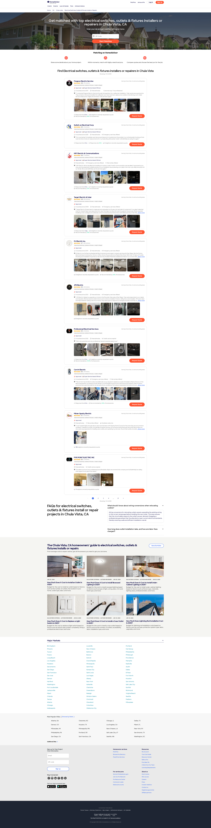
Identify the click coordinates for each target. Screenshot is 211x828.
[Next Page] (123, 498)
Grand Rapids (91, 661)
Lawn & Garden (64, 6)
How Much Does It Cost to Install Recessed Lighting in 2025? (103, 584)
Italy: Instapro (106, 810)
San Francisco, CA (85, 736)
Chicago (50, 705)
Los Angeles (51, 661)
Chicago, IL (110, 721)
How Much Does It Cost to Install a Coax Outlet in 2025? (105, 622)
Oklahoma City (91, 708)
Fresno (49, 655)
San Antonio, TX (139, 732)
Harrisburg (129, 649)
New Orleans (90, 649)
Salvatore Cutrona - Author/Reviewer (99, 579)
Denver (49, 678)
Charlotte (89, 687)
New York (89, 681)
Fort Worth (129, 675)
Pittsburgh (129, 655)
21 (118, 498)
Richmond (129, 690)
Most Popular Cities (53, 717)
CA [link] (53, 10)
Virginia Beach (131, 693)
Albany (88, 678)
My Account (145, 752)
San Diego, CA (56, 736)
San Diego (50, 670)
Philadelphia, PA (56, 732)
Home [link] (49, 10)
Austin (128, 667)
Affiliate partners (146, 792)
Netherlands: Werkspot (116, 810)
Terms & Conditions (115, 818)
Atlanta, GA (55, 721)
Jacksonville (51, 690)
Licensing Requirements (148, 767)
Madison (128, 699)
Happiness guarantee (148, 790)
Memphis (129, 661)
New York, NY (138, 728)
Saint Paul (89, 667)
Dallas (128, 670)
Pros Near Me (145, 762)
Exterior (55, 6)
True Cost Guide (146, 754)
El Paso (128, 673)
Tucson (49, 652)
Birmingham (51, 646)
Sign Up (159, 2)
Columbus (89, 705)
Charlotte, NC (83, 721)
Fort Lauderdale (52, 687)
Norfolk (128, 687)
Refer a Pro (145, 759)
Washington (51, 684)
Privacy (96, 815)
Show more (141, 212)
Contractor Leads (118, 782)
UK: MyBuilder (127, 810)
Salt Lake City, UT (112, 732)
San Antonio (130, 681)
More (71, 6)
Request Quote (137, 116)
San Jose (50, 675)
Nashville (129, 664)
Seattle (128, 696)
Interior (49, 6)
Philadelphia (130, 652)
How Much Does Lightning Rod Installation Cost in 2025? (144, 622)
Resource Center (147, 757)
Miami (49, 693)
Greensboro (90, 690)
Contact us (145, 787)
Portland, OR (83, 732)
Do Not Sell (107, 815)
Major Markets (53, 640)
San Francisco (52, 673)
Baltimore (89, 652)
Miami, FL (137, 725)
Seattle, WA (110, 736)
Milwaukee (129, 702)
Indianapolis (51, 708)
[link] (105, 83)
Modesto (50, 664)
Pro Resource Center (119, 779)
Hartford (50, 681)
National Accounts (118, 784)
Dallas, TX (137, 721)
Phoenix (50, 649)
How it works (145, 774)
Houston (129, 678)
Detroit (88, 658)
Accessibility (114, 815)
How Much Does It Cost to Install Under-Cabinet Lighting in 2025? (142, 584)
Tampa (49, 699)
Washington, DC (139, 736)
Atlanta (49, 702)
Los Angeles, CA (111, 725)
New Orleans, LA (112, 728)
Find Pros (115, 752)
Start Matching (105, 41)
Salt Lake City (130, 684)
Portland (129, 646)
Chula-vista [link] (59, 10)
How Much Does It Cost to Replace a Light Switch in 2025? (63, 622)
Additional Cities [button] (51, 741)
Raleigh (88, 693)
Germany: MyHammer (95, 810)
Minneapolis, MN (84, 728)
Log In (151, 2)
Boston (88, 655)
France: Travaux (84, 810)
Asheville (89, 684)
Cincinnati (89, 699)
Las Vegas (89, 675)
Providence (130, 658)
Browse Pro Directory (119, 754)
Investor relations (147, 784)
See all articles (156, 546)
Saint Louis (90, 673)
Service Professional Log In (120, 774)
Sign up (58, 769)
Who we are (145, 777)
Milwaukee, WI (56, 728)
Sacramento (51, 667)
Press (143, 782)
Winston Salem (91, 696)
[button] (80, 105)
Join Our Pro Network (119, 777)
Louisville (89, 646)
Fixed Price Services (119, 757)
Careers (144, 779)
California (100, 815)
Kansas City (90, 670)
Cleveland (89, 702)
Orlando (50, 696)
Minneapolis (90, 664)
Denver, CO (55, 725)
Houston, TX (83, 725)
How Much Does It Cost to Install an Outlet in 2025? (64, 583)
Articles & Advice (80, 6)
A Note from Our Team (148, 765)
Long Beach (51, 658)
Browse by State (67, 717)
